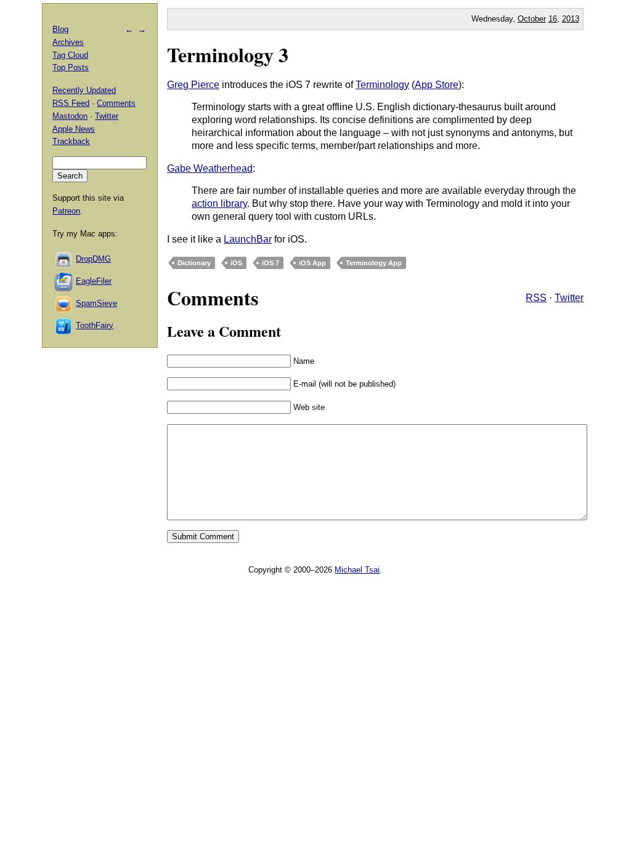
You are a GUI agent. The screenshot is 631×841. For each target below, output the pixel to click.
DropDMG (93, 259)
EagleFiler (94, 281)
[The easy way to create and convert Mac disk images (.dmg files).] (64, 259)
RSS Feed (70, 103)
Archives (68, 42)
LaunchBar (248, 239)
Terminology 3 (227, 54)
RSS (536, 297)
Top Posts (70, 67)
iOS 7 (270, 263)
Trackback (71, 141)
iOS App (312, 263)
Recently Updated (84, 90)
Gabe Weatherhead (210, 168)
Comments (116, 103)
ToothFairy (94, 325)
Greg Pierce (193, 84)
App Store (436, 84)
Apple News (73, 129)
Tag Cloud (70, 55)
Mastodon (70, 116)
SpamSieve (96, 303)
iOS (236, 263)
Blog (60, 29)
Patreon (66, 210)
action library (219, 203)
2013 (570, 18)
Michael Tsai (357, 569)
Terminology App (374, 263)
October (532, 18)
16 (552, 18)
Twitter (569, 297)
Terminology (382, 84)
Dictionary (194, 263)
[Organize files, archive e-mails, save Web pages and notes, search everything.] (64, 281)
